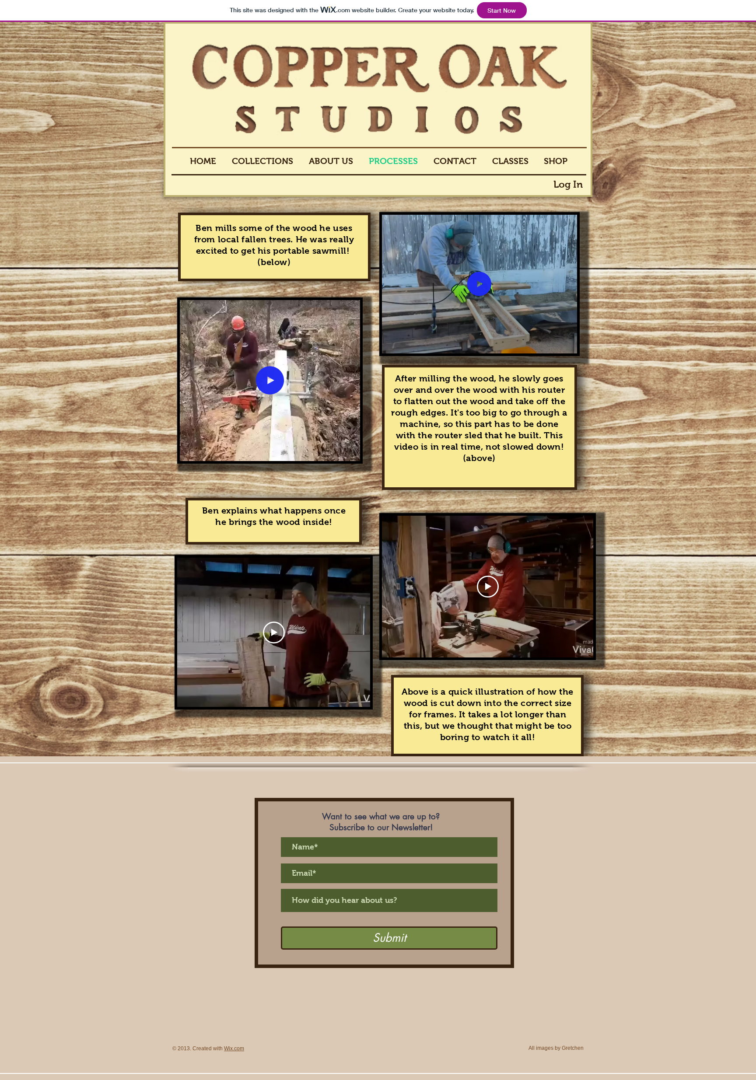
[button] (349, 451)
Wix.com (234, 1048)
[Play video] (274, 632)
